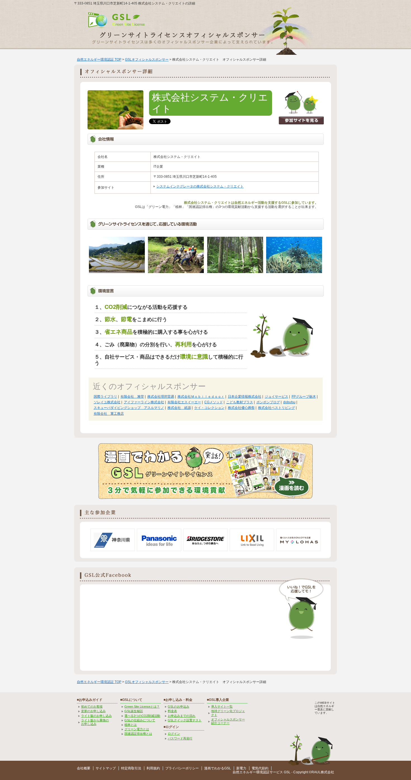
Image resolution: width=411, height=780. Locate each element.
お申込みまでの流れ (181, 715)
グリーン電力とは (136, 729)
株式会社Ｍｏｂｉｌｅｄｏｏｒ (201, 397)
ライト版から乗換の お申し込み (95, 722)
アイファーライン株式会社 (144, 402)
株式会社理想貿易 (160, 397)
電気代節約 (260, 768)
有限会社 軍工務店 (109, 414)
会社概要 (83, 768)
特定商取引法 (131, 768)
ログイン (174, 733)
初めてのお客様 (92, 706)
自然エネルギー (244, 772)
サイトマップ (106, 768)
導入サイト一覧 (222, 706)
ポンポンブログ (268, 402)
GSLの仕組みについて (139, 720)
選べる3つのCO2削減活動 (142, 715)
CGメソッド (213, 402)
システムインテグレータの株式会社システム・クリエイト (200, 186)
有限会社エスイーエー (184, 402)
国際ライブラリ (105, 397)
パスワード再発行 (180, 738)
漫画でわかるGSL (217, 768)
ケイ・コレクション (209, 408)
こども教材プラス (239, 402)
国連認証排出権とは (138, 733)
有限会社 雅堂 (132, 397)
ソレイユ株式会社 (107, 402)
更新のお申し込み (93, 711)
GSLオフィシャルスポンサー (147, 59)
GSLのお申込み (178, 706)
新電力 (241, 768)
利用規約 (153, 768)
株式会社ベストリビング (276, 408)
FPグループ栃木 (304, 397)
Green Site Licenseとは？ (142, 706)
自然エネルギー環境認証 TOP (99, 59)
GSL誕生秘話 (133, 711)
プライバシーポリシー (182, 768)
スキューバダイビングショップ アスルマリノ (129, 408)
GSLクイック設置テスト (185, 720)
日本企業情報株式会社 (244, 397)
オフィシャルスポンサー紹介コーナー (228, 721)
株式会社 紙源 (179, 408)
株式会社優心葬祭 (241, 408)
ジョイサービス (276, 397)
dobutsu (289, 402)
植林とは (130, 724)
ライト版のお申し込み (96, 715)
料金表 (172, 711)
